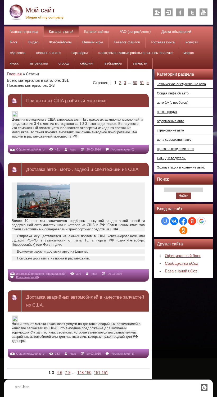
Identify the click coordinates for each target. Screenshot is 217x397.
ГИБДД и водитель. (171, 158)
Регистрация (157, 12)
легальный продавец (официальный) (41, 273)
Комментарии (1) (122, 353)
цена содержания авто (174, 139)
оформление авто (170, 121)
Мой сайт (40, 10)
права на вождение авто (175, 148)
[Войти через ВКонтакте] (174, 221)
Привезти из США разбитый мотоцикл (66, 100)
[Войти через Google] (201, 221)
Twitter (192, 12)
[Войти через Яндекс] (192, 221)
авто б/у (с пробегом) (172, 102)
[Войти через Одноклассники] (183, 230)
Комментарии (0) (122, 149)
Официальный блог (183, 256)
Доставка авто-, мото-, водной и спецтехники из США (82, 169)
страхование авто (170, 130)
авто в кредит (167, 111)
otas (73, 149)
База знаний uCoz (181, 271)
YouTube (203, 12)
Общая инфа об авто (30, 149)
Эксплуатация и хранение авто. (181, 167)
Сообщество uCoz (181, 263)
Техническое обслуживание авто (181, 84)
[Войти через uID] (165, 221)
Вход (169, 12)
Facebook (180, 12)
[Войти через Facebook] (183, 221)
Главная (14, 74)
